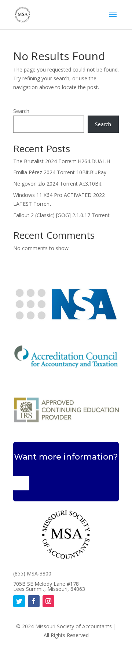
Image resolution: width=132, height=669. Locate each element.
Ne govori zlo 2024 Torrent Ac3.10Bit (57, 183)
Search (21, 110)
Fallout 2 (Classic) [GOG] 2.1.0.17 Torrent (61, 215)
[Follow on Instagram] (48, 601)
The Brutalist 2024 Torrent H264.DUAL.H (61, 161)
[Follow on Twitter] (19, 601)
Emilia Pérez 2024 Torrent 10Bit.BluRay (59, 172)
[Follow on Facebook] (34, 601)
